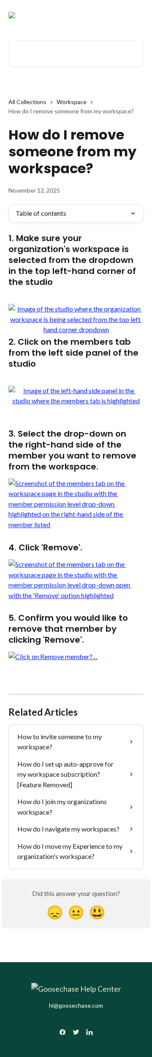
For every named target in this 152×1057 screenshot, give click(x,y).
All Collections (27, 101)
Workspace (72, 101)
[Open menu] (136, 15)
